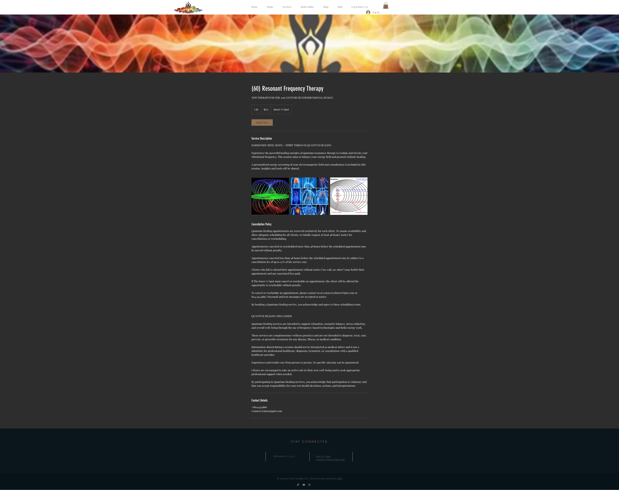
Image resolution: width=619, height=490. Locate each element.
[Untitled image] (270, 196)
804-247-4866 (323, 456)
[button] (385, 5)
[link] (262, 122)
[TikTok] (298, 484)
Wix (340, 478)
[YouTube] (303, 484)
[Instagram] (309, 484)
